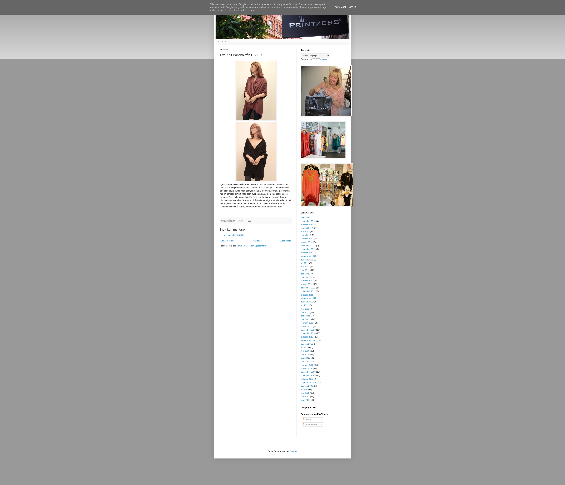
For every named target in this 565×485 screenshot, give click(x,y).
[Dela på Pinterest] (233, 220)
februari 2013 (307, 238)
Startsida (222, 41)
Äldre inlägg (285, 241)
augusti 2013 (307, 228)
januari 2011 (306, 326)
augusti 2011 (307, 302)
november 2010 (308, 333)
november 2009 (308, 375)
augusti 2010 (307, 344)
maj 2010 (305, 354)
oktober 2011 (307, 295)
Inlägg (307, 419)
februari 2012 (307, 280)
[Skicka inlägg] (249, 221)
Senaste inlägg (228, 241)
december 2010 (308, 330)
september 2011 (308, 298)
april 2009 (305, 400)
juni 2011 (305, 309)
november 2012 (308, 249)
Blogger (293, 451)
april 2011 (305, 316)
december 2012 (308, 245)
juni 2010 (305, 351)
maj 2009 (305, 396)
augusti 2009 (307, 386)
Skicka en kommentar (234, 235)
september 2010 (308, 340)
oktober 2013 (307, 224)
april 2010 (305, 358)
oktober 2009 (307, 379)
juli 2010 (305, 347)
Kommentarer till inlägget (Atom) (251, 246)
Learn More (340, 7)
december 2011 (308, 288)
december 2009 (308, 372)
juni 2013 (305, 231)
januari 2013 (307, 242)
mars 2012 (306, 277)
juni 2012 (305, 266)
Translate (322, 59)
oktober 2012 (307, 252)
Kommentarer (311, 424)
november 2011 (308, 291)
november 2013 (308, 221)
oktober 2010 (307, 337)
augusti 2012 (307, 260)
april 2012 (305, 274)
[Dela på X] (228, 220)
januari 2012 (307, 284)
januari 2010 (307, 368)
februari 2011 (307, 323)
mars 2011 (306, 319)
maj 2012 (305, 270)
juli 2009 (305, 389)
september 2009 (308, 382)
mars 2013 (306, 235)
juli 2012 (305, 263)
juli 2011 (305, 305)
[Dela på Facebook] (230, 220)
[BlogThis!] (225, 220)
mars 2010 (306, 361)
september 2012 (308, 256)
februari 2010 (307, 365)
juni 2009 (305, 393)
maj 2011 (305, 312)
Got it (352, 7)
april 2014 (305, 217)
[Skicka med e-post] (222, 220)
